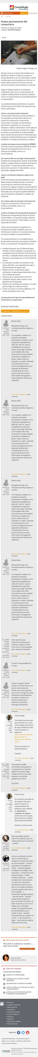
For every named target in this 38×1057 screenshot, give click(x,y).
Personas (10, 1002)
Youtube (27, 1032)
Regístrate (24, 13)
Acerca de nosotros (17, 1048)
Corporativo (11, 1009)
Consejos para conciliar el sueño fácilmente (17, 979)
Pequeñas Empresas (13, 1012)
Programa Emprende (13, 1005)
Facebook (18, 1032)
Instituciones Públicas (14, 1021)
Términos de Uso (16, 1050)
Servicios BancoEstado (9, 1043)
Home (2, 16)
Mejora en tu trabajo (8, 1041)
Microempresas (12, 1007)
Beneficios (10, 1019)
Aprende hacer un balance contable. (19, 983)
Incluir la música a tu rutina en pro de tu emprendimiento (20, 988)
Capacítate (8, 16)
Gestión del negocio (14, 30)
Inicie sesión (6, 311)
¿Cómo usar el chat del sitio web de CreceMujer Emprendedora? (18, 993)
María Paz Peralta (15, 28)
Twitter (23, 1032)
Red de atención (12, 1024)
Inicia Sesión (33, 13)
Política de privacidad (30, 1048)
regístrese (15, 311)
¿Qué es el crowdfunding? (15, 975)
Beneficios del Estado (23, 1041)
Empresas (10, 1017)
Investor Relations (13, 1014)
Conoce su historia (26, 949)
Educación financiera (8, 1038)
